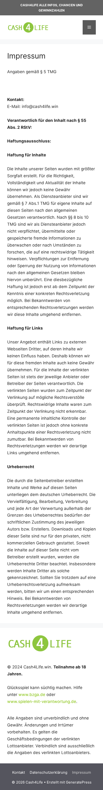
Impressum (81, 772)
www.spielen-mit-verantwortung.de (41, 701)
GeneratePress (79, 782)
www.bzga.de (31, 694)
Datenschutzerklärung (48, 772)
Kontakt (18, 772)
